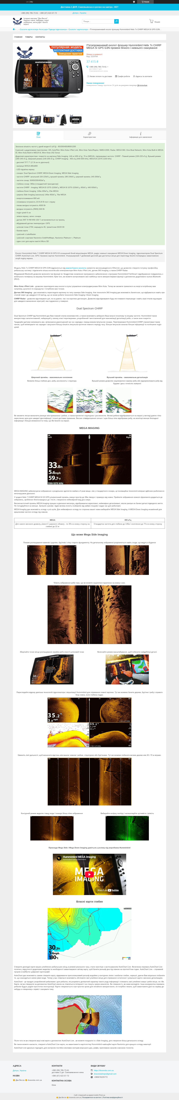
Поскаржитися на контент (92, 1097)
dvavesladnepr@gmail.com (105, 1074)
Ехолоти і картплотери (78, 29)
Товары (29, 37)
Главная (18, 37)
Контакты (40, 37)
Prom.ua (102, 1095)
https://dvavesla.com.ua (104, 1070)
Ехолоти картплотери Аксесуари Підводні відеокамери (43, 29)
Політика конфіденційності (113, 1097)
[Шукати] (116, 21)
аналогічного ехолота (76, 268)
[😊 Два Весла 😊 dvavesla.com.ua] (17, 21)
